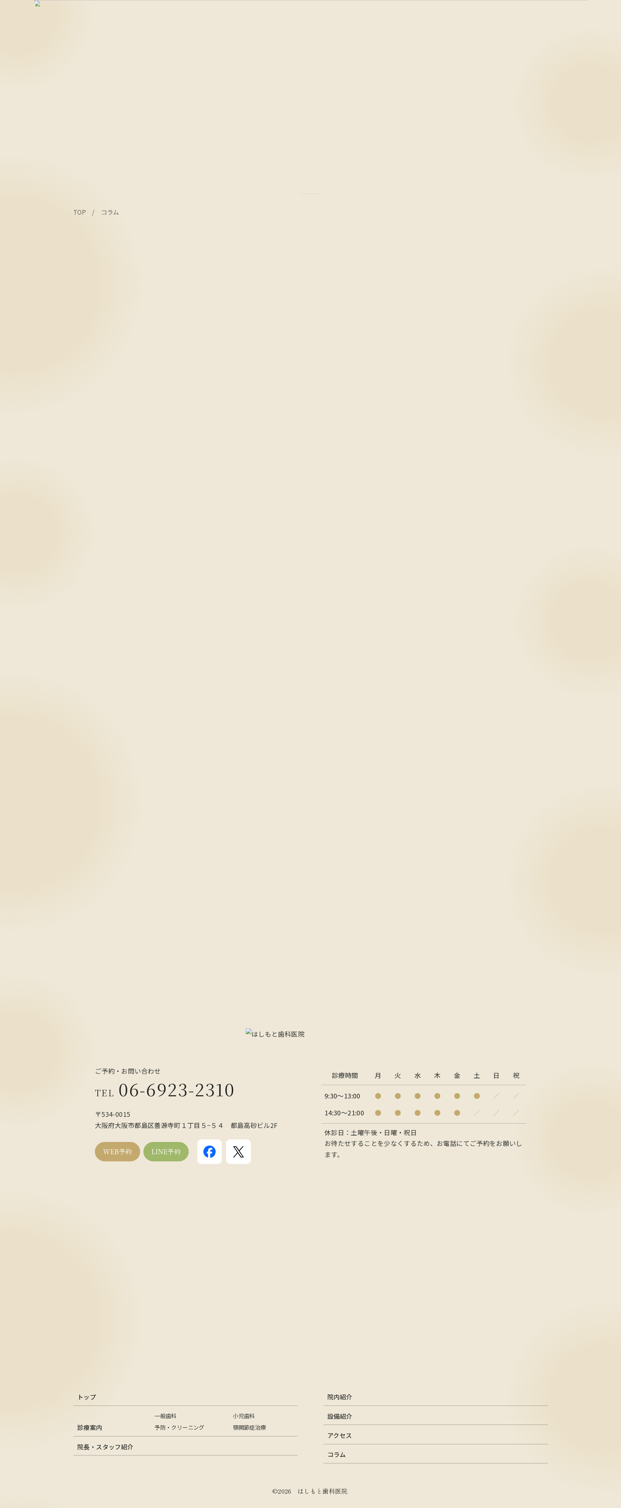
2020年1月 (89, 947)
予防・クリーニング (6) (108, 650)
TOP (79, 211)
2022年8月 (89, 804)
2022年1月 (89, 848)
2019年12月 (91, 958)
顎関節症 (96, 242)
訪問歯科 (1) (91, 705)
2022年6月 (89, 826)
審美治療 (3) (91, 683)
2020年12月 (91, 925)
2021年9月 (89, 870)
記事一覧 (96, 582)
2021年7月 (89, 892)
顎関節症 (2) (91, 716)
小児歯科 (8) (91, 694)
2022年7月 (89, 815)
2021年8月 (89, 881)
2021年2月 (89, 903)
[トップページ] (310, 1033)
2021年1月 (89, 914)
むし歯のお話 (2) (98, 639)
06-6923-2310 (165, 1089)
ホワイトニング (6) (101, 628)
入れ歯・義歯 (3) (98, 672)
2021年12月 (91, 859)
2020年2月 (89, 936)
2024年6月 (89, 760)
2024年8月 (89, 738)
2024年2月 (89, 782)
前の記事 (100, 562)
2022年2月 (89, 837)
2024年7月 (89, 749)
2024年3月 (89, 771)
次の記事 (93, 601)
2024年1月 (89, 793)
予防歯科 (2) (91, 661)
